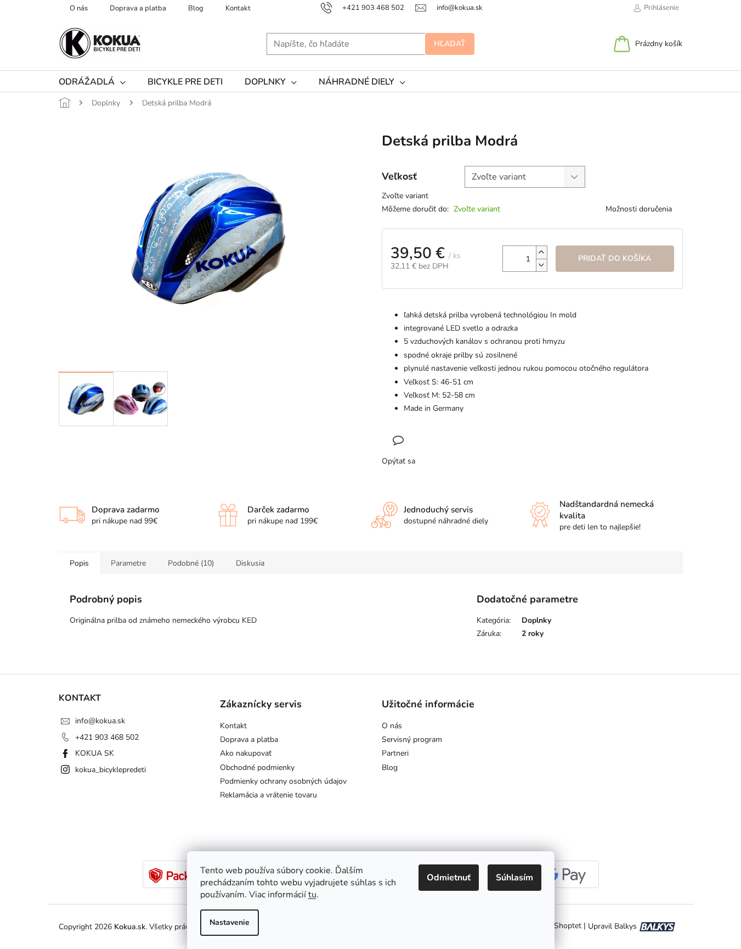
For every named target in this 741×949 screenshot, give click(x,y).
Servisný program (412, 739)
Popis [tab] (79, 563)
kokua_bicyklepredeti (110, 769)
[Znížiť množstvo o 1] (541, 265)
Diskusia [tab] (250, 563)
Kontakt (238, 8)
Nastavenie (230, 922)
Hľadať (450, 43)
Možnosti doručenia (639, 209)
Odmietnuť (449, 878)
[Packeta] (176, 875)
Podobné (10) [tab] (191, 563)
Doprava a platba (138, 8)
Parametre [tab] (128, 563)
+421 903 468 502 (107, 737)
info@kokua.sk (100, 721)
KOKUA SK (94, 753)
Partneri (395, 753)
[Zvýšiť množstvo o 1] (541, 252)
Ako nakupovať (245, 753)
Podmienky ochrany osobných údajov (283, 781)
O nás (79, 8)
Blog (195, 8)
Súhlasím (514, 878)
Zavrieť (453, 440)
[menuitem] (92, 82)
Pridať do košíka (614, 258)
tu (312, 895)
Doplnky (536, 620)
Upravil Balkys (612, 926)
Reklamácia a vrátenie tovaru (268, 795)
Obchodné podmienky (257, 767)
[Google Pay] (565, 875)
